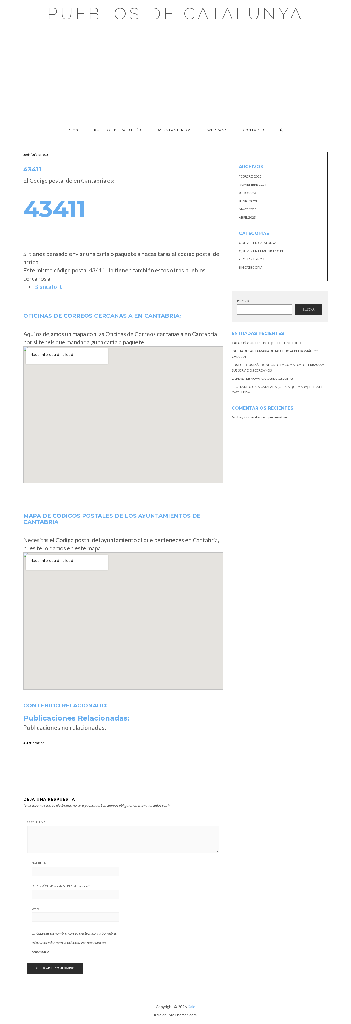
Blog (73, 130)
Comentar (36, 822)
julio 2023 (247, 193)
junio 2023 (248, 201)
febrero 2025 (250, 176)
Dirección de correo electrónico (61, 886)
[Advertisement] (175, 71)
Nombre (39, 863)
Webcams (217, 130)
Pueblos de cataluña (118, 130)
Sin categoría (250, 267)
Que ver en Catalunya (257, 243)
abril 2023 (247, 217)
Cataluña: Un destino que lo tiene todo (266, 343)
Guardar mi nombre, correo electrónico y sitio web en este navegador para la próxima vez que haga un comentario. (74, 942)
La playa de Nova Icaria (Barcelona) (262, 378)
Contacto (253, 130)
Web (35, 909)
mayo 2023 (248, 209)
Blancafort (48, 286)
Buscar (243, 300)
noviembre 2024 (252, 184)
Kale (191, 1006)
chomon (38, 743)
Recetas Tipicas (251, 259)
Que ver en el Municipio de (261, 251)
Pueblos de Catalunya (175, 13)
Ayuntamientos (175, 130)
